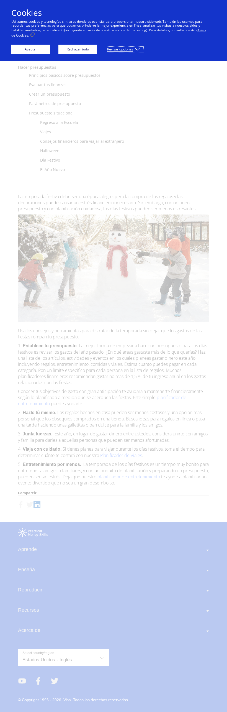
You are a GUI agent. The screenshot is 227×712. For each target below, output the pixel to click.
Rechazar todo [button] (78, 49)
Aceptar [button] (31, 49)
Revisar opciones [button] (120, 49)
